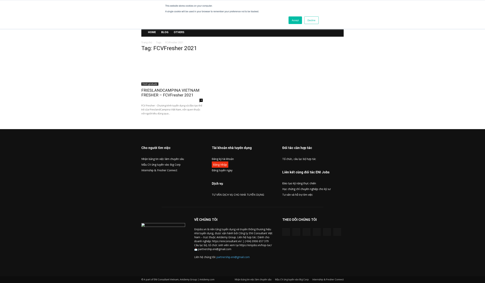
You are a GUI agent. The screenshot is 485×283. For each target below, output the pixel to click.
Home (152, 32)
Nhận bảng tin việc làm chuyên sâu (162, 159)
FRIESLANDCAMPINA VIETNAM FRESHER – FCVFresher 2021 (170, 92)
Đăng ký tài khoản (223, 159)
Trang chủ (146, 42)
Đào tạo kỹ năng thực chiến (299, 183)
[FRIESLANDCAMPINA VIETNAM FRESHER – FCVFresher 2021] (172, 70)
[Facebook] (286, 232)
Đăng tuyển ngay (222, 170)
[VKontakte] (327, 232)
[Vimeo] (317, 232)
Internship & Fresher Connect (159, 170)
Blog (164, 32)
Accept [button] (295, 20)
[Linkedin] (296, 232)
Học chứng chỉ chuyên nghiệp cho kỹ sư (306, 189)
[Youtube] (337, 232)
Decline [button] (311, 20)
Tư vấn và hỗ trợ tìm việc (297, 194)
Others (179, 32)
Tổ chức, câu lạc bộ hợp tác (299, 159)
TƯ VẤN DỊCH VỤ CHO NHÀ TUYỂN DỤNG (238, 194)
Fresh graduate (149, 84)
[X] (306, 232)
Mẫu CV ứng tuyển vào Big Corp (161, 164)
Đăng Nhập (220, 164)
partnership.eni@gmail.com (233, 257)
